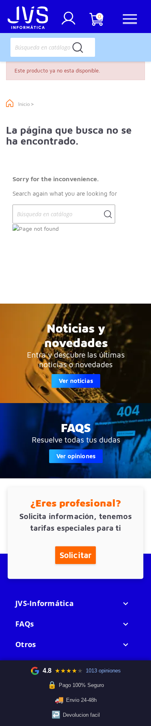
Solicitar (75, 554)
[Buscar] (78, 47)
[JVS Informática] (28, 18)
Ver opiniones (75, 456)
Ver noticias (76, 380)
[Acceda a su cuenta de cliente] (68, 21)
